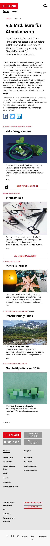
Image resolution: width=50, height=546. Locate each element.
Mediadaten (6, 514)
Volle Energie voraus (18, 131)
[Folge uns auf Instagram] (18, 536)
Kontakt (25, 536)
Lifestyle (5, 478)
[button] (7, 11)
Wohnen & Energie (9, 466)
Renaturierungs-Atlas (19, 316)
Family (5, 473)
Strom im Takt (14, 197)
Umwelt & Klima (8, 457)
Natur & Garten (7, 461)
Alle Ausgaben (28, 457)
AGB (4, 509)
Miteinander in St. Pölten (11, 486)
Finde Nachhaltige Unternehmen (8, 503)
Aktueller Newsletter (30, 470)
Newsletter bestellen (30, 466)
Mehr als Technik (16, 266)
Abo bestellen (28, 461)
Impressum (43, 536)
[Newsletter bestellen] (7, 536)
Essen (5, 469)
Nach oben (6, 423)
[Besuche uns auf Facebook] (12, 536)
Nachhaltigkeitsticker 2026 (23, 368)
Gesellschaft (7, 482)
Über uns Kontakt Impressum (8, 519)
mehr (7, 179)
